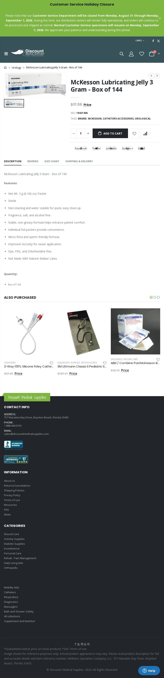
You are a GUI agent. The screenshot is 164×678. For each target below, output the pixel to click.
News (7, 514)
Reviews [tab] (32, 161)
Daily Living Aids (13, 563)
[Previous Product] (151, 76)
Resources (10, 505)
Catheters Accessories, (119, 118)
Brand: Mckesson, (90, 118)
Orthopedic (11, 568)
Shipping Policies (14, 490)
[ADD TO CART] (46, 315)
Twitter (96, 148)
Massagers (11, 606)
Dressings (116, 359)
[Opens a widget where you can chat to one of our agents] (149, 671)
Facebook (81, 148)
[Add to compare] (145, 133)
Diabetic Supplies (14, 543)
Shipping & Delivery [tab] (79, 161)
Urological (143, 118)
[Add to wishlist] (134, 133)
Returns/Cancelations (17, 485)
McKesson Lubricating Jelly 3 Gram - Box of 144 (112, 85)
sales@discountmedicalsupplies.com (26, 434)
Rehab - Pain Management (20, 558)
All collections (12, 616)
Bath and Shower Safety (19, 611)
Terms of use (12, 500)
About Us (9, 481)
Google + (127, 148)
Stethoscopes (89, 362)
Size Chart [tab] (51, 161)
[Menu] (6, 53)
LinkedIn (111, 148)
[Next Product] (157, 76)
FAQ (6, 509)
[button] (151, 297)
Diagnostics (11, 602)
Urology (16, 67)
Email (141, 148)
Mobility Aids (11, 587)
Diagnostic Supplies (68, 362)
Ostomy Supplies (14, 539)
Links (139, 40)
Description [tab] (12, 161)
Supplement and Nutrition (19, 621)
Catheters (9, 362)
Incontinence (12, 548)
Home (5, 67)
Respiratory (11, 597)
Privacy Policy (12, 495)
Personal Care (12, 553)
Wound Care (131, 359)
